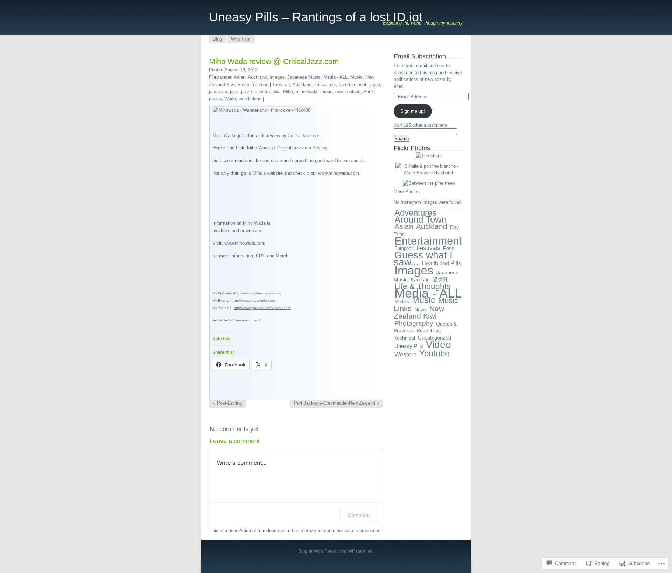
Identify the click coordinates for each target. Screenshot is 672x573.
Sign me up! (412, 111)
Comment (359, 515)
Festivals (428, 248)
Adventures (415, 212)
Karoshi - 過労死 (429, 279)
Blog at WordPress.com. (323, 551)
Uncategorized (434, 338)
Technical (404, 338)
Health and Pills (441, 263)
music (326, 91)
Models (401, 301)
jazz (234, 91)
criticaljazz (325, 84)
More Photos (407, 191)
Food (449, 248)
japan (374, 84)
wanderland (250, 99)
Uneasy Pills (408, 346)
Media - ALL (335, 77)
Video (243, 84)
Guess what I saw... (423, 258)
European (404, 248)
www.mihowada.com (338, 173)
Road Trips (428, 330)
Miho (288, 91)
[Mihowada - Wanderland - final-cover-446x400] (261, 110)
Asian (239, 77)
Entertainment (428, 241)
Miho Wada (223, 135)
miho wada (306, 91)
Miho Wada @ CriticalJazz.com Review (287, 148)
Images (277, 77)
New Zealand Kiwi (419, 313)
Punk (368, 91)
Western (405, 354)
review (215, 99)
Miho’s (259, 173)
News (420, 309)
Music (356, 77)
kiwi (276, 91)
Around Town (420, 219)
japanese (218, 91)
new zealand (347, 91)
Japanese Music (304, 77)
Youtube (260, 84)
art (287, 84)
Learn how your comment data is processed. (337, 530)
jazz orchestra (255, 91)
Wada (230, 99)
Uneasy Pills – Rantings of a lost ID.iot (315, 17)
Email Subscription (420, 56)
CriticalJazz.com (305, 135)
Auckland (257, 77)
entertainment (352, 84)
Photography (413, 323)
